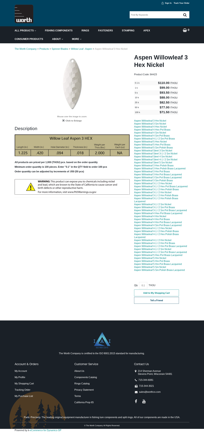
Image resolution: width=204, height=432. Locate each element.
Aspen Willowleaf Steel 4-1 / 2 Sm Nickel (155, 159)
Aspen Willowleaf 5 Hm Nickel (150, 258)
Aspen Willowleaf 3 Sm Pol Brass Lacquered (158, 177)
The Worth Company (26, 49)
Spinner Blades (60, 49)
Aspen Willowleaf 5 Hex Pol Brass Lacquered (158, 255)
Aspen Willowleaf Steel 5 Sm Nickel (153, 162)
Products (44, 49)
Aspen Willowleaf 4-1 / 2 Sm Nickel (152, 249)
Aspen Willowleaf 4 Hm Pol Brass (152, 219)
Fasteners (105, 30)
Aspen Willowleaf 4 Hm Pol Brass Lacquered (158, 222)
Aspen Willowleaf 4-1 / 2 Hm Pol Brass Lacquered (160, 246)
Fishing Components (59, 30)
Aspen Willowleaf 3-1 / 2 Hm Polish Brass (156, 195)
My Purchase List (24, 396)
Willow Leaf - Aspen (81, 49)
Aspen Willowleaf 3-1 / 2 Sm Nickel (152, 204)
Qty (136, 285)
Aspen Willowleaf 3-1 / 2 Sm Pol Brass (154, 207)
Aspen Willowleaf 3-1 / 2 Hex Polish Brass (156, 189)
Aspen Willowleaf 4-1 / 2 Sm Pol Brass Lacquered (160, 252)
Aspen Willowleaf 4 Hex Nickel (150, 126)
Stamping (128, 30)
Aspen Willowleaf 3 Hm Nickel (150, 120)
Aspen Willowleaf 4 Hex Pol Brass (152, 129)
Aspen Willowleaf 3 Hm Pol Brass (152, 171)
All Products (24, 30)
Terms (77, 396)
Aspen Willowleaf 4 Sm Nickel (150, 132)
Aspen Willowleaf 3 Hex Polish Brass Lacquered (159, 168)
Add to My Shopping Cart (156, 293)
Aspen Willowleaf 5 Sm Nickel (150, 267)
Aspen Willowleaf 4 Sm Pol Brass (152, 135)
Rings (85, 30)
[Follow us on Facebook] (136, 401)
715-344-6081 (145, 380)
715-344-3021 (146, 386)
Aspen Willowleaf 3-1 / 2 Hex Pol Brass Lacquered (161, 186)
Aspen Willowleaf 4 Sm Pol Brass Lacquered (158, 225)
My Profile (20, 377)
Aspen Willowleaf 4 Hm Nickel (150, 216)
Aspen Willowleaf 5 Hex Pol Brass (152, 144)
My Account (21, 371)
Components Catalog (85, 377)
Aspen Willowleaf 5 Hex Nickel (150, 141)
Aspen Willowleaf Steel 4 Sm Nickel (153, 156)
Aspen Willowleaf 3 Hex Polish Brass (154, 165)
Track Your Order (181, 3)
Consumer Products (29, 39)
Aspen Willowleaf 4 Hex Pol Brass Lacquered (158, 213)
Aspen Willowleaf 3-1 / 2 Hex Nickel (153, 183)
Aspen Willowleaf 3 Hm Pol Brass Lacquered (158, 174)
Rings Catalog (82, 383)
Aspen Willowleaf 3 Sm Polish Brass (153, 180)
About (56, 39)
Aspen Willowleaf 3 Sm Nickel (150, 123)
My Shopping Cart (24, 383)
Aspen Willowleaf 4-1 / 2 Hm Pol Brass (154, 243)
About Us (79, 371)
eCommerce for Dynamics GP (45, 430)
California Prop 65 (84, 402)
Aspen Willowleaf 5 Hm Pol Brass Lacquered (158, 264)
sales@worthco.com (150, 392)
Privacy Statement (84, 390)
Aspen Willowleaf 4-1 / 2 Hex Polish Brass (156, 231)
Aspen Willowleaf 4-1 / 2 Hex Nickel (153, 228)
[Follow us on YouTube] (144, 401)
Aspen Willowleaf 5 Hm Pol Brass (152, 261)
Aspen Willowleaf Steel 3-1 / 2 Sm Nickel (155, 153)
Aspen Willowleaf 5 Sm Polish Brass (153, 147)
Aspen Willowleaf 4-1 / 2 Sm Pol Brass (154, 138)
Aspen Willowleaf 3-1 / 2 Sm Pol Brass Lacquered (160, 210)
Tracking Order (22, 390)
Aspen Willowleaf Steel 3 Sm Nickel (153, 150)
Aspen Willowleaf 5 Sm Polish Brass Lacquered (159, 270)
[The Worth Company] (24, 14)
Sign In (168, 3)
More (75, 39)
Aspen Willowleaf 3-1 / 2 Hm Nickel (152, 192)
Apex (146, 30)
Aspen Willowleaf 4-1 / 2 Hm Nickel (152, 240)
